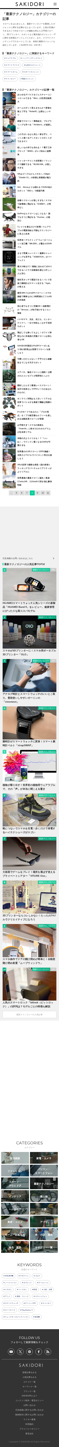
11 (48, 493)
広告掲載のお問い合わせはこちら (18, 558)
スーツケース (10, 1310)
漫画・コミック (23, 1296)
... (11, 493)
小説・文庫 (48, 1289)
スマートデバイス (12, 65)
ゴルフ (37, 1276)
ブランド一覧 (29, 1391)
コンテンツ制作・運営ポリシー (29, 1400)
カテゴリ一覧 (29, 1382)
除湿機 (37, 1317)
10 (43, 493)
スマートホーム (12, 72)
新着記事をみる (29, 1372)
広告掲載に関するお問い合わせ (29, 1410)
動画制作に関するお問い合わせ (29, 1415)
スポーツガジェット (31, 72)
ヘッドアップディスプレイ (32, 58)
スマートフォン (41, 1296)
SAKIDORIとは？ (30, 1396)
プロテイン (24, 1276)
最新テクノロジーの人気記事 (29, 1014)
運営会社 (29, 1433)
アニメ (7, 1296)
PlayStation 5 (27, 1310)
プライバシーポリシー (29, 1429)
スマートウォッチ (12, 1303)
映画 (35, 1289)
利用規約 (29, 1424)
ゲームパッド (44, 1283)
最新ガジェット (28, 79)
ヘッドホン (22, 1289)
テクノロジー (11, 79)
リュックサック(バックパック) (16, 1317)
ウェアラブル (11, 58)
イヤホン (8, 1289)
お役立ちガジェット (33, 65)
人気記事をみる (29, 1377)
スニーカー (47, 1303)
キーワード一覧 (29, 1386)
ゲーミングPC (30, 1303)
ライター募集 (29, 1419)
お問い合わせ (29, 1405)
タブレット (27, 1283)
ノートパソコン (11, 1283)
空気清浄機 (9, 1276)
